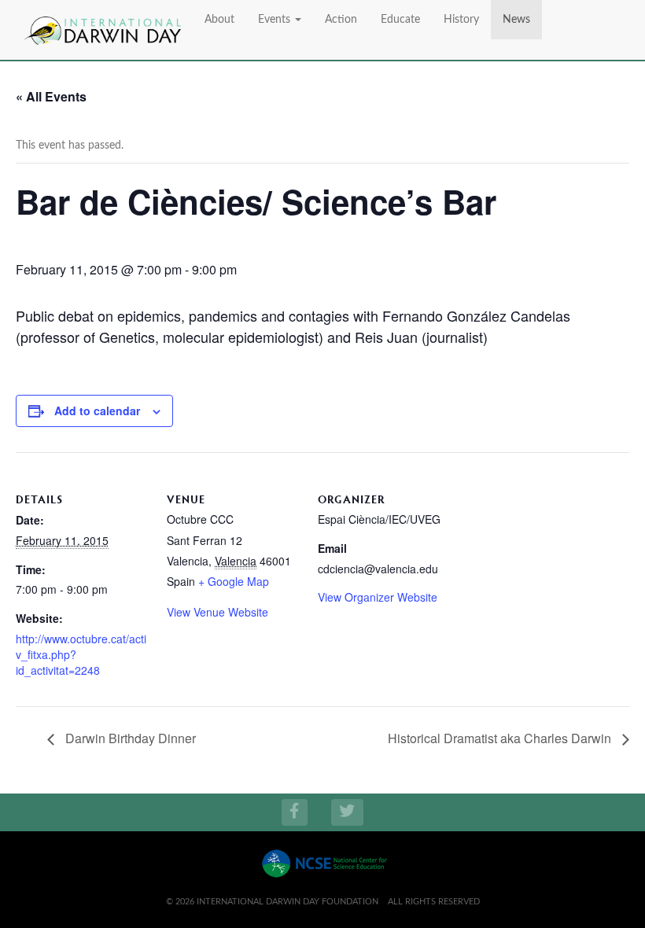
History (461, 19)
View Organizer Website (377, 597)
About (219, 19)
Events (275, 19)
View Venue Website (217, 612)
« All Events (51, 96)
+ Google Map (233, 581)
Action (341, 19)
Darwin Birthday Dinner (129, 738)
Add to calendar (97, 410)
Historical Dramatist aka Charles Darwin (501, 738)
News (516, 19)
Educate (400, 19)
